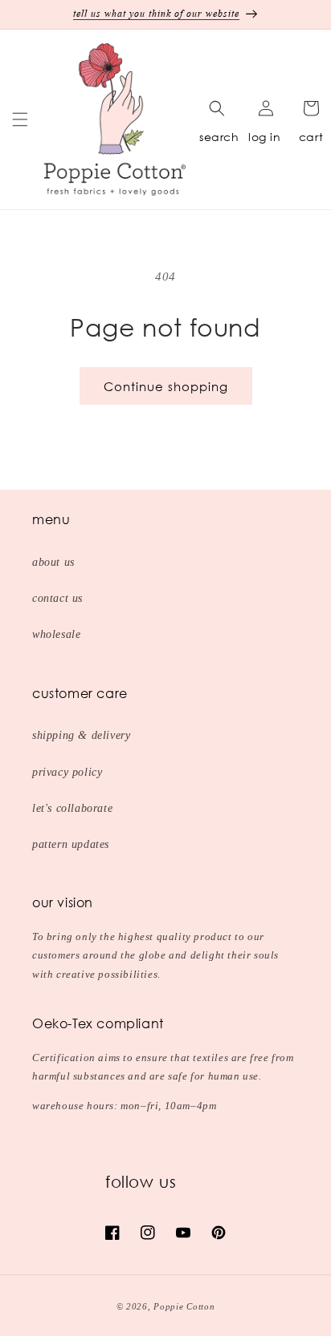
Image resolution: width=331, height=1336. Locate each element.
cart (311, 136)
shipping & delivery (81, 735)
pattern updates (70, 844)
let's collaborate (72, 808)
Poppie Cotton (184, 1306)
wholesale (56, 634)
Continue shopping (166, 386)
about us (53, 562)
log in (264, 136)
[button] (20, 119)
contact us (57, 598)
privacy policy (67, 772)
